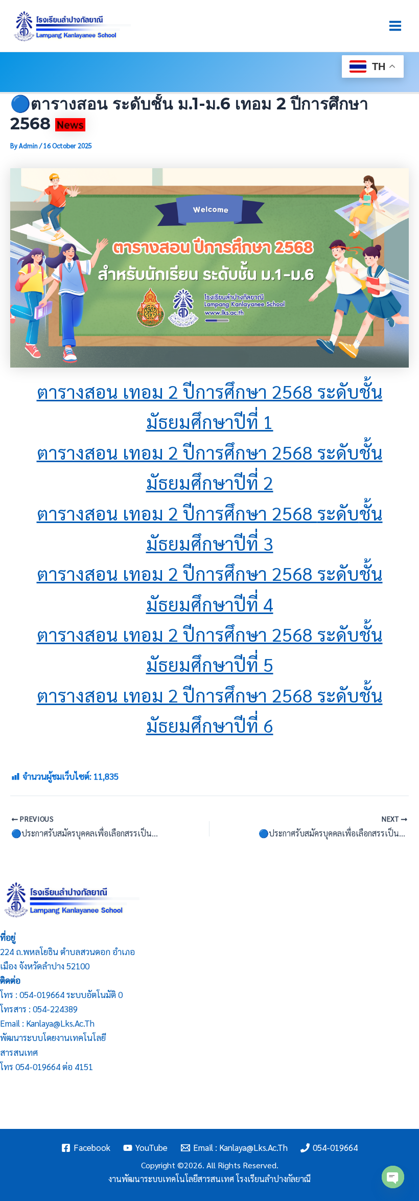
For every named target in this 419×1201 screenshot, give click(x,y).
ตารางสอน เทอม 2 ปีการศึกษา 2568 (177, 513)
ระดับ (338, 513)
